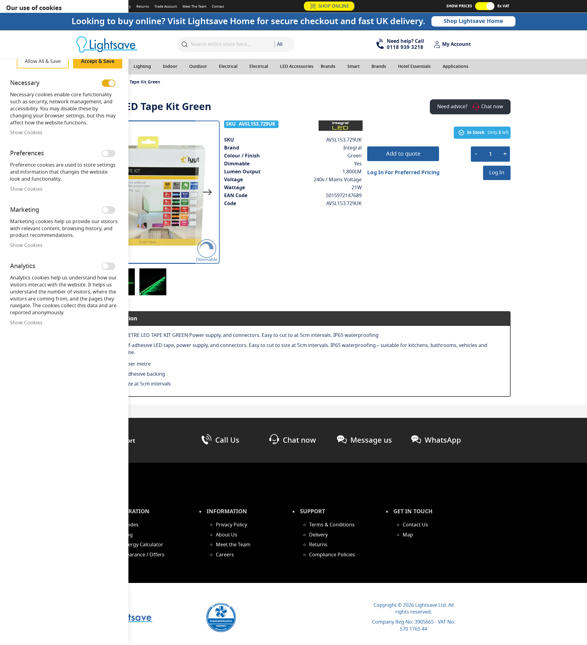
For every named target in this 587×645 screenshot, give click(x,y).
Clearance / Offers (143, 554)
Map (408, 535)
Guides (130, 525)
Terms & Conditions (332, 525)
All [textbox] (279, 44)
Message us (371, 440)
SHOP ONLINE (333, 6)
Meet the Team (233, 544)
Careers (225, 554)
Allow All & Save (43, 61)
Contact (218, 6)
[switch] (108, 83)
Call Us (227, 440)
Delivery (318, 535)
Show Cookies (26, 132)
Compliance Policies (332, 554)
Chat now (299, 440)
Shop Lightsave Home (473, 21)
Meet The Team (194, 6)
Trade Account (165, 6)
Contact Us (415, 525)
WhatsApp (443, 440)
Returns (142, 6)
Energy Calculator (142, 544)
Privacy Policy (231, 525)
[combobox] (285, 44)
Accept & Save (97, 61)
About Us (226, 535)
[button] (453, 44)
